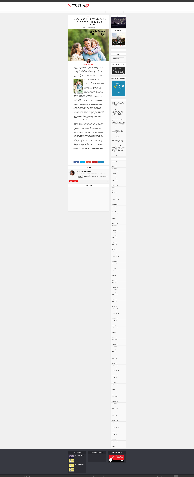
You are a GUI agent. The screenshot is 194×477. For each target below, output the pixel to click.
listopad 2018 (114, 339)
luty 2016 (113, 417)
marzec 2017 (114, 387)
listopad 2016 (114, 396)
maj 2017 (113, 382)
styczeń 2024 (114, 192)
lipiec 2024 (113, 178)
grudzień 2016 (114, 394)
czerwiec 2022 (114, 237)
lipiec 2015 (113, 434)
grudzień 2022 (114, 223)
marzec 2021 (114, 273)
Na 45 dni (122, 94)
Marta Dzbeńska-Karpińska (90, 27)
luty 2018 (113, 360)
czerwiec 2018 (114, 351)
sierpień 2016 (114, 403)
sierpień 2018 (114, 346)
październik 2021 (114, 256)
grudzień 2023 (114, 194)
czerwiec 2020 (114, 294)
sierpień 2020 (114, 289)
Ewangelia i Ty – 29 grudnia (79, 468)
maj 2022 (113, 239)
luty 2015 (113, 446)
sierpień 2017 (114, 375)
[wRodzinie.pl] (78, 5)
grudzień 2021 (114, 251)
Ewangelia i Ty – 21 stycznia (79, 459)
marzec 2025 (114, 161)
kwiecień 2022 (114, 242)
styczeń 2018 (114, 363)
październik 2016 (114, 398)
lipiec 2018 (113, 349)
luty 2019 (113, 332)
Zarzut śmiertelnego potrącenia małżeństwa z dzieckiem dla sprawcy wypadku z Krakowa (118, 131)
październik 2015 (114, 427)
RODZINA (78, 11)
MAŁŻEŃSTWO (72, 11)
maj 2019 (113, 325)
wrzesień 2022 (114, 230)
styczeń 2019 (114, 334)
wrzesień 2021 (114, 258)
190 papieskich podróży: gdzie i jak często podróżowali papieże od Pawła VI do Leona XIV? (118, 103)
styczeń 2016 (114, 420)
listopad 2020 (114, 282)
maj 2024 (113, 182)
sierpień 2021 (114, 261)
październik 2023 (114, 199)
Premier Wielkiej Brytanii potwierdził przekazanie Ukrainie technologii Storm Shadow (118, 119)
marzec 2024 (114, 187)
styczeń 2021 (114, 277)
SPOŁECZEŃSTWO (86, 11)
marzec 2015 (114, 444)
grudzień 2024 (114, 166)
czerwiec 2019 (114, 322)
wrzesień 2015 (114, 429)
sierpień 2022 (114, 232)
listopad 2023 (114, 197)
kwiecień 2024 (114, 185)
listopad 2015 (114, 425)
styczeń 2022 (114, 249)
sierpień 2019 (114, 318)
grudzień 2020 (114, 280)
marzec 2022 (114, 244)
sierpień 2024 (114, 175)
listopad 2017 (114, 368)
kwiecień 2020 (114, 299)
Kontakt (107, 11)
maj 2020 (113, 296)
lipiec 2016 (113, 406)
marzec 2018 (114, 358)
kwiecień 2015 (114, 441)
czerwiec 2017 (114, 379)
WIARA (93, 11)
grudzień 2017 (114, 365)
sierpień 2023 (114, 204)
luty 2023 (113, 218)
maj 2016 (113, 410)
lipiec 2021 (113, 263)
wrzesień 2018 (114, 344)
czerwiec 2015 (114, 436)
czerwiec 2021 (114, 265)
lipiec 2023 (113, 206)
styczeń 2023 (114, 220)
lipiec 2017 (113, 377)
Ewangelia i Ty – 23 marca (118, 21)
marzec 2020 (114, 301)
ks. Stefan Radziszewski (118, 23)
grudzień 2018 (114, 337)
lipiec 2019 (113, 320)
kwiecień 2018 (114, 356)
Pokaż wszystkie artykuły (74, 181)
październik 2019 (114, 313)
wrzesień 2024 (114, 173)
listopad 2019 (114, 311)
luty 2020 (113, 303)
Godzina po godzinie (116, 94)
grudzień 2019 (114, 308)
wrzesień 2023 (114, 201)
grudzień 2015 (114, 422)
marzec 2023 (114, 216)
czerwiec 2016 (114, 408)
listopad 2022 (114, 225)
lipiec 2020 (113, 292)
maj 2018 (113, 353)
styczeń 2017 (114, 391)
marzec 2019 (114, 330)
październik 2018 (114, 341)
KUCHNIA (98, 11)
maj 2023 (113, 211)
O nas (103, 11)
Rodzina (88, 16)
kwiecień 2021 (114, 270)
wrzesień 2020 (114, 287)
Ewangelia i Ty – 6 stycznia (79, 464)
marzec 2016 (114, 415)
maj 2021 (113, 268)
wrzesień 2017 (114, 372)
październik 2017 (114, 370)
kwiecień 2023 (114, 213)
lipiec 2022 (113, 235)
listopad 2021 (114, 254)
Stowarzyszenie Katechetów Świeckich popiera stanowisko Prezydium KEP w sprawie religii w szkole (118, 141)
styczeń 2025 (114, 163)
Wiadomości (118, 100)
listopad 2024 (114, 168)
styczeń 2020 (114, 306)
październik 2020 (114, 284)
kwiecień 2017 (114, 384)
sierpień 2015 (114, 432)
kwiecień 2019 (114, 327)
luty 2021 (113, 275)
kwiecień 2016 (114, 413)
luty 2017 (113, 389)
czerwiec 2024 (114, 180)
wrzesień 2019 (114, 315)
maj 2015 (113, 439)
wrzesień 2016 (114, 401)
